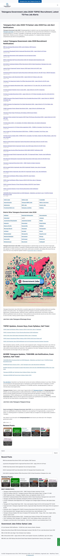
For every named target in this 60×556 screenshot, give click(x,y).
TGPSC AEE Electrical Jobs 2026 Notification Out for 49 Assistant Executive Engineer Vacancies (25, 341)
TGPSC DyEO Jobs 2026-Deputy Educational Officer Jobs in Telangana (20, 335)
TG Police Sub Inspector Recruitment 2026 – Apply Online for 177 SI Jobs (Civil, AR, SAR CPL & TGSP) (27, 85)
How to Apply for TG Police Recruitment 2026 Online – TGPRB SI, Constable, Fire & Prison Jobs (25, 131)
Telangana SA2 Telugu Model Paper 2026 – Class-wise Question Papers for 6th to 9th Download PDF (27, 504)
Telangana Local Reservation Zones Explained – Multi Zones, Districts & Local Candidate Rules (25, 520)
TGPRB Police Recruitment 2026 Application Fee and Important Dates (19, 55)
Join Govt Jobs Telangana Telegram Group (16, 402)
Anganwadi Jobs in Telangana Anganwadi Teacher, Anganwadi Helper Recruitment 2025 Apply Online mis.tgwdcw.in (31, 505)
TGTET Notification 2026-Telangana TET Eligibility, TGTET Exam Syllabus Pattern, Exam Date (25, 518)
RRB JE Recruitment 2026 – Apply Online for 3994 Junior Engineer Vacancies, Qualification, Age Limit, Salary (27, 535)
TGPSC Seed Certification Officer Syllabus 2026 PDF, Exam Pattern (19, 175)
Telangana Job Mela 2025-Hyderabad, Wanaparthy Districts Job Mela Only (21, 498)
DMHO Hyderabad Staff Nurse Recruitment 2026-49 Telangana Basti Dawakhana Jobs (23, 59)
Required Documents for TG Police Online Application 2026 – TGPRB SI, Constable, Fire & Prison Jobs (27, 127)
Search (3, 450)
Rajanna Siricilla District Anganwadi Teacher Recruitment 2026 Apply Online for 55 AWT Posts (25, 141)
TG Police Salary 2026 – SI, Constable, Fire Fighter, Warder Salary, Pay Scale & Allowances (24, 122)
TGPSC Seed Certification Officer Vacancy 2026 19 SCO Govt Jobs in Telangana (22, 180)
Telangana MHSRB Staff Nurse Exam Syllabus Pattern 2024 (17, 375)
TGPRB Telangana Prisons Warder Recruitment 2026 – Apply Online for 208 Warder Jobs (24, 108)
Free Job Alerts (7, 382)
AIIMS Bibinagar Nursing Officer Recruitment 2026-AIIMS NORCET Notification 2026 (23, 150)
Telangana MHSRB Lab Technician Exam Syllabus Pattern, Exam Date (19, 372)
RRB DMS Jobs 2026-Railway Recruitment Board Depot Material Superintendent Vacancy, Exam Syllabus (26, 538)
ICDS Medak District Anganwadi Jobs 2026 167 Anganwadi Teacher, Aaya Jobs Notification (25, 171)
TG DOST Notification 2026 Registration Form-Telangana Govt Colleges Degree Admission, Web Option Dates (29, 500)
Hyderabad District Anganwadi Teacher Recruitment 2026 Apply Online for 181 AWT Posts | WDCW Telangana (29, 72)
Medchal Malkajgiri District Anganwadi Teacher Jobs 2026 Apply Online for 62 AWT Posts (24, 145)
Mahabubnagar (7, 241)
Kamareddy (7, 239)
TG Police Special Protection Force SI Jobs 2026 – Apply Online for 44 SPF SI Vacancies (24, 89)
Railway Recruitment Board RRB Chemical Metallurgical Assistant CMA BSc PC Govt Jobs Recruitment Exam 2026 (28, 530)
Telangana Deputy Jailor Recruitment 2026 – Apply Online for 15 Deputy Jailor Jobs (22, 77)
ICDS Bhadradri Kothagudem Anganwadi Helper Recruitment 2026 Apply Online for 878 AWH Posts (26, 158)
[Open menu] (57, 5)
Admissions (7, 205)
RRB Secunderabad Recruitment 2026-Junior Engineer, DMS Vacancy (19, 47)
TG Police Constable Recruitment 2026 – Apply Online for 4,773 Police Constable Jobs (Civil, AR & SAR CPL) (28, 94)
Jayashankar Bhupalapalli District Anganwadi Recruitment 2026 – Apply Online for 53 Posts (24, 51)
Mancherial (24, 241)
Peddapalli (42, 241)
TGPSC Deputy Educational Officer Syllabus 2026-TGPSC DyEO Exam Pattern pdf (22, 338)
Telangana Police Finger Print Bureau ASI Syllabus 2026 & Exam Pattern (20, 112)
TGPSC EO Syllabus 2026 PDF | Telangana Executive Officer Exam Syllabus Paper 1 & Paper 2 (25, 493)
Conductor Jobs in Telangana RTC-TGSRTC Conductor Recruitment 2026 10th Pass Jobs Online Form (27, 509)
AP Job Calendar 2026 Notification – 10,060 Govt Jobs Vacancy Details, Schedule (20, 527)
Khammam (42, 239)
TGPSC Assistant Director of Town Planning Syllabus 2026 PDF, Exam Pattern (21, 184)
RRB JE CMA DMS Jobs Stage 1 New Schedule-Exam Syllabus (16, 533)
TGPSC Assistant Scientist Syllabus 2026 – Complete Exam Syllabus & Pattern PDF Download (25, 516)
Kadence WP (31, 555)
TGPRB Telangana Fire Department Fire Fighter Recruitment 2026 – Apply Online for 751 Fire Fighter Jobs (28, 104)
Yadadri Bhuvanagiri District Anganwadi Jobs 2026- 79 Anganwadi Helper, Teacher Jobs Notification (27, 154)
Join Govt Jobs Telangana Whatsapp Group (17, 319)
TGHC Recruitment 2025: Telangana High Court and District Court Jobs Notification (23, 511)
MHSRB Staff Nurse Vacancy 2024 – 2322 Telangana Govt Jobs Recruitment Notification (24, 364)
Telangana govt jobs (8, 31)
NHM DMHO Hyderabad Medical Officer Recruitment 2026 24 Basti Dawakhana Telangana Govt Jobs (27, 64)
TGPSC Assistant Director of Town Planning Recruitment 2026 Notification (20, 188)
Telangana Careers (38, 390)
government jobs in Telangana (35, 250)
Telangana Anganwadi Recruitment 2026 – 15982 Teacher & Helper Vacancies (21, 163)
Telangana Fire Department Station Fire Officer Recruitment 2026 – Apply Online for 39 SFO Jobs (26, 81)
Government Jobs (25, 41)
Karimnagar (24, 239)
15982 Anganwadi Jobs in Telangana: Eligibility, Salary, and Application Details (21, 495)
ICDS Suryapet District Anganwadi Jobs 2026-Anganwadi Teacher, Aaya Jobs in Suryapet (24, 167)
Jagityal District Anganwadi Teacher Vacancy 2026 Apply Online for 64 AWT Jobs (22, 68)
